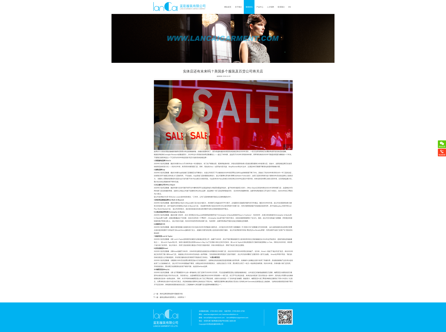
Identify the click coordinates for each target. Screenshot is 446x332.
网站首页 (227, 7)
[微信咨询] (442, 144)
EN (289, 7)
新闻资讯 (249, 7)
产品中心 (259, 7)
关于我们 (238, 7)
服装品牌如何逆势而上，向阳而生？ (173, 297)
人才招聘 (270, 7)
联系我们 (281, 7)
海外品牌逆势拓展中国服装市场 (171, 294)
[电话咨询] (442, 153)
